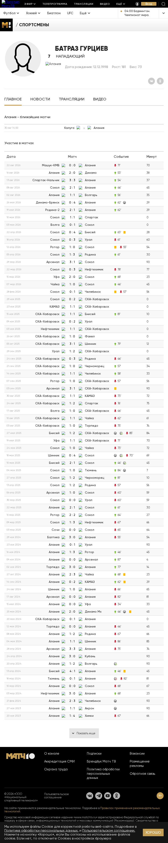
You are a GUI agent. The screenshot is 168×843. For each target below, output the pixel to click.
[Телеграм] (98, 795)
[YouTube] (107, 795)
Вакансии (137, 753)
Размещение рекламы (140, 763)
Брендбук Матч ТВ (101, 761)
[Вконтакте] (151, 81)
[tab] (13, 99)
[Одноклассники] (160, 81)
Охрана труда (56, 769)
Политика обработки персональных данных (103, 773)
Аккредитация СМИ (59, 761)
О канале (51, 753)
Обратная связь (142, 774)
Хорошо (153, 832)
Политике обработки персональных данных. (41, 830)
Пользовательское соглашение (56, 795)
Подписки (94, 753)
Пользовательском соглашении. (108, 830)
